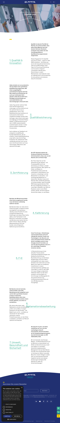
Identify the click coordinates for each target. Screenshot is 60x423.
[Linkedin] (36, 401)
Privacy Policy (6, 401)
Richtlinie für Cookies (49, 421)
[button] (12, 419)
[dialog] (12, 404)
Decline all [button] (17, 416)
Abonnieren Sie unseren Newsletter (15, 384)
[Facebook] (43, 401)
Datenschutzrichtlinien (38, 395)
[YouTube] (39, 401)
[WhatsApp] (51, 401)
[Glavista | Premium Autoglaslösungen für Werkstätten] (30, 2)
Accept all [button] (7, 416)
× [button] (21, 387)
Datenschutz (39, 421)
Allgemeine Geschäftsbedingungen (25, 421)
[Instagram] (47, 401)
